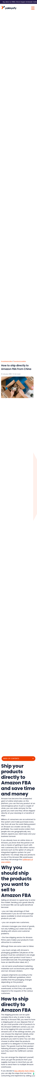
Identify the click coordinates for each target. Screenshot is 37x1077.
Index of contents (18, 758)
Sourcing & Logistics (20, 361)
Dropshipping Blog (7, 361)
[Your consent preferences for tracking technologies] (33, 1073)
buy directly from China (24, 1071)
